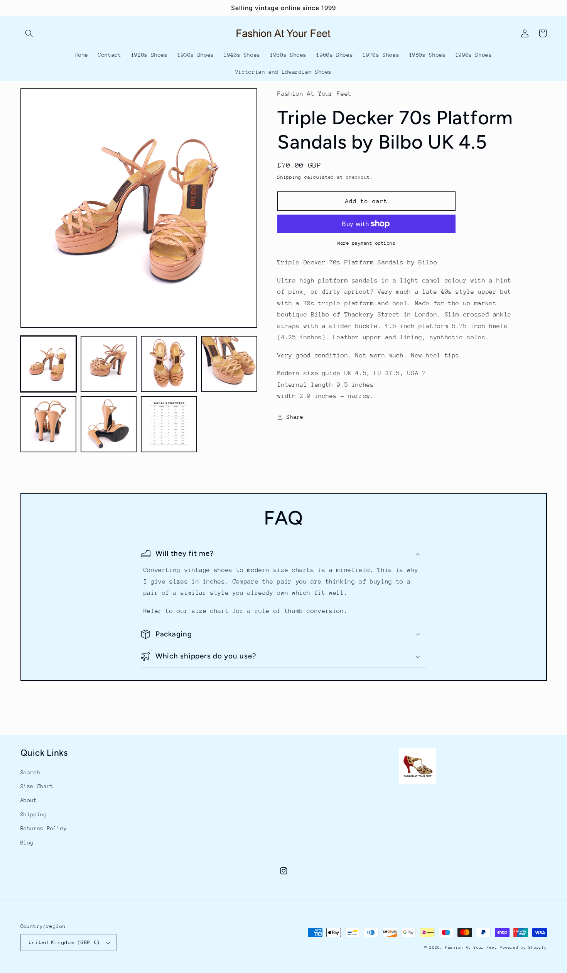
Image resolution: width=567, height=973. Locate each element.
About (28, 800)
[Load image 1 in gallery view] (48, 364)
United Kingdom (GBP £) (64, 942)
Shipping (289, 177)
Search (30, 772)
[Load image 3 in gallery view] (169, 364)
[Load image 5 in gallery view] (48, 424)
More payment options (367, 243)
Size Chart (37, 786)
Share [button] (295, 417)
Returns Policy (43, 828)
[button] (29, 33)
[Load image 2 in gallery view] (109, 364)
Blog (27, 842)
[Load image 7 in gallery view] (169, 424)
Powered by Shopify (523, 947)
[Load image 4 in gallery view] (229, 364)
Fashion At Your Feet (471, 947)
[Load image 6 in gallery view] (109, 424)
